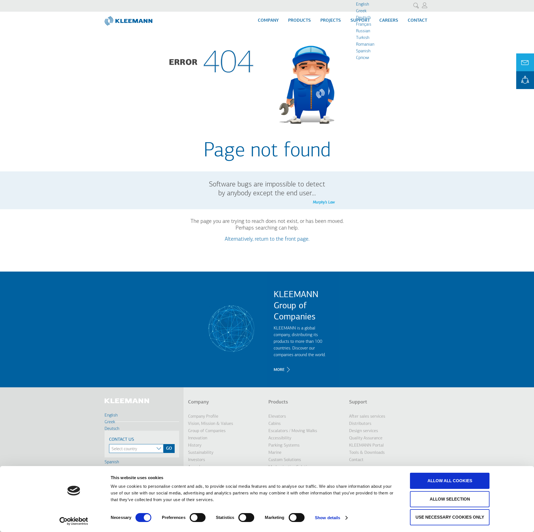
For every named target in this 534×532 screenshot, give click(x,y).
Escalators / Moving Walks (292, 431)
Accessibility (279, 438)
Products (299, 20)
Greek (361, 11)
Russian (363, 31)
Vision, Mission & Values (210, 424)
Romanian (365, 44)
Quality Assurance (365, 438)
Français (363, 24)
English (362, 4)
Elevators (277, 416)
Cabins (274, 424)
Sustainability (200, 452)
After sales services (367, 416)
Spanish (363, 51)
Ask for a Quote (525, 62)
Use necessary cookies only (450, 517)
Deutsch (363, 18)
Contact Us (121, 439)
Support (358, 402)
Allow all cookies (449, 480)
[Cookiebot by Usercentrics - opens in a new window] (74, 521)
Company (268, 20)
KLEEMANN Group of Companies (296, 306)
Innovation (197, 438)
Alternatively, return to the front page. (267, 239)
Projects (330, 20)
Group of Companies (207, 431)
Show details (327, 517)
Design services (363, 431)
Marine (274, 452)
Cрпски (362, 58)
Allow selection (450, 499)
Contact (417, 20)
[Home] (129, 19)
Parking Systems (284, 445)
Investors (196, 460)
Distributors (360, 424)
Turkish (362, 38)
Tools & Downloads (367, 452)
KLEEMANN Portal (525, 80)
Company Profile (203, 416)
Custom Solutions (284, 460)
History (194, 445)
